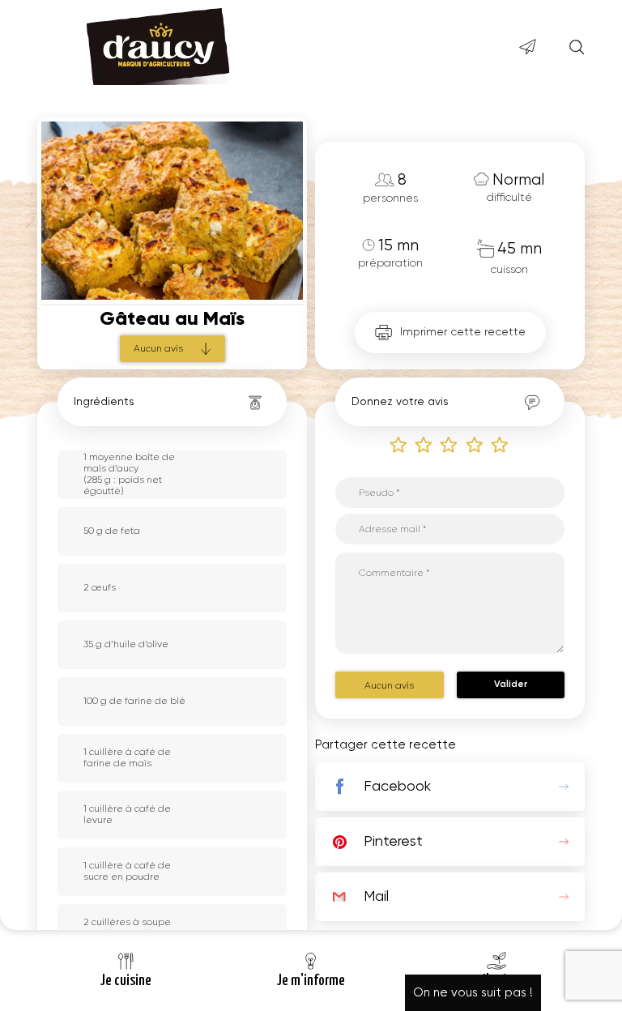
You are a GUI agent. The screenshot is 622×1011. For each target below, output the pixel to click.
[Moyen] (449, 444)
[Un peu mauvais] (424, 444)
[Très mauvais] (399, 444)
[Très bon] (500, 444)
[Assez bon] (475, 444)
